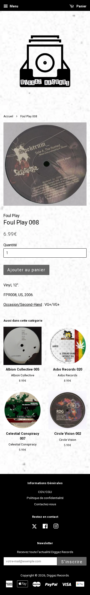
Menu (13, 6)
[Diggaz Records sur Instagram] (55, 527)
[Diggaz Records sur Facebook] (45, 527)
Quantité (10, 245)
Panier (81, 6)
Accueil (8, 116)
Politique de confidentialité (45, 498)
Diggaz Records (58, 575)
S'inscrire (72, 561)
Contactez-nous (45, 504)
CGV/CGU (45, 492)
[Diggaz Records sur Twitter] (34, 528)
